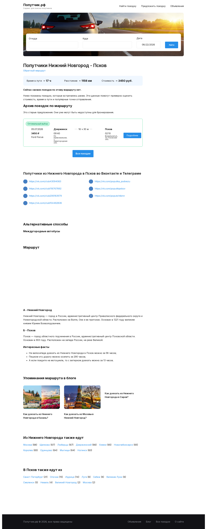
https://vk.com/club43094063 (45, 181)
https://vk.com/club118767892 (45, 188)
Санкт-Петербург (35, 477)
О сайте (179, 521)
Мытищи (67, 450)
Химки (105, 444)
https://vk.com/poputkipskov (110, 188)
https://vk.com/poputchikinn (110, 195)
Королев (30, 450)
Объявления (177, 6)
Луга (86, 477)
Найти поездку (127, 6)
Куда (85, 38)
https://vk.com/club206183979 (45, 195)
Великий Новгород (67, 482)
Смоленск (30, 482)
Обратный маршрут (34, 70)
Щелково (47, 444)
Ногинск (84, 450)
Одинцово (48, 450)
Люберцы (65, 444)
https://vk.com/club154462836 (45, 203)
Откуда (33, 38)
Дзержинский (86, 444)
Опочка (56, 477)
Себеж (98, 477)
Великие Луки (116, 477)
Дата (139, 38)
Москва (30, 444)
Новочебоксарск (126, 444)
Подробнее (132, 135)
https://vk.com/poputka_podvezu (112, 181)
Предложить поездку (153, 6)
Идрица (72, 477)
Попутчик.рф (34, 5)
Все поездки (83, 153)
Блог (148, 521)
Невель (46, 482)
